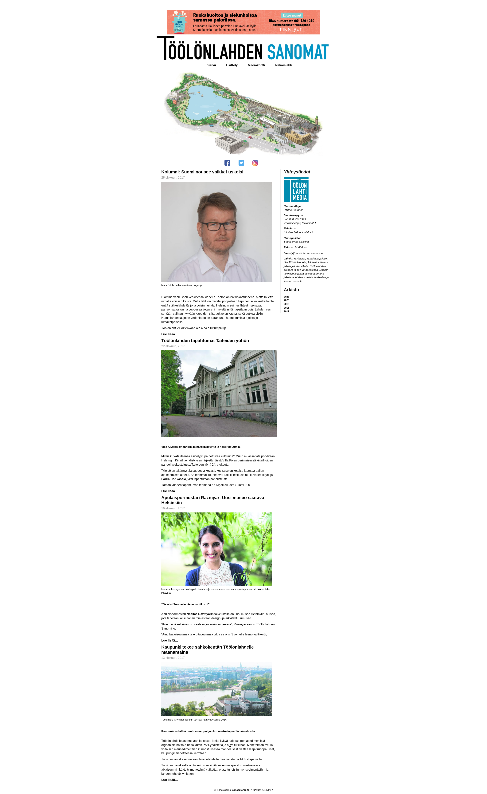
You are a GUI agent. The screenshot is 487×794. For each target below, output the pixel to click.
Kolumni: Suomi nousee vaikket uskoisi (202, 171)
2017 (286, 311)
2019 (286, 304)
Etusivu (210, 65)
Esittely (232, 65)
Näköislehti (283, 65)
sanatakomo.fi (240, 789)
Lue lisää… (169, 334)
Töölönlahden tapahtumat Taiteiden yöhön (205, 340)
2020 (286, 300)
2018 (286, 307)
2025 (286, 296)
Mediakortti (256, 65)
